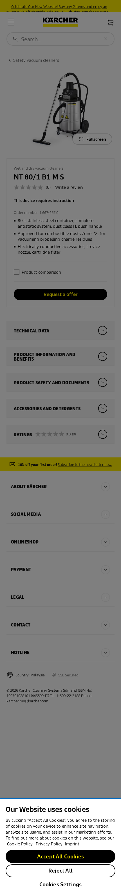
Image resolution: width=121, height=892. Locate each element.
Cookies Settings (60, 884)
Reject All (60, 870)
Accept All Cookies (60, 856)
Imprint (72, 844)
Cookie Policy (19, 844)
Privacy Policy (49, 844)
